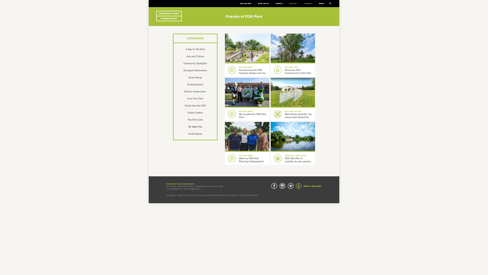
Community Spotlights (195, 63)
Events (279, 3)
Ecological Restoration (195, 70)
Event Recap (195, 77)
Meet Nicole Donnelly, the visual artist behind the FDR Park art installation (298, 117)
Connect (308, 3)
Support (293, 3)
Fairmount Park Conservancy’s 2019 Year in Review (298, 73)
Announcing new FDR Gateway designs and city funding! (252, 73)
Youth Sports (195, 133)
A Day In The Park (195, 49)
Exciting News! (195, 84)
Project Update (195, 112)
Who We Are (245, 3)
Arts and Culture (195, 56)
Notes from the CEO (195, 105)
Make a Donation (312, 186)
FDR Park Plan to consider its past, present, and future (298, 161)
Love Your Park (195, 98)
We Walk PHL (195, 126)
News (321, 3)
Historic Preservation (195, 91)
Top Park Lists (195, 119)
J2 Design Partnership (248, 195)
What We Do (263, 3)
